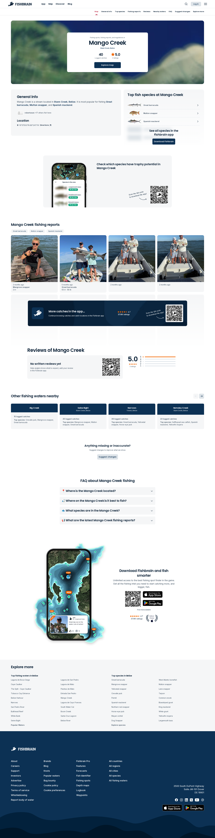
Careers (15, 766)
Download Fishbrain (164, 141)
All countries (115, 761)
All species (115, 775)
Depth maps (82, 785)
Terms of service (20, 790)
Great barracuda (19, 231)
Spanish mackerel (55, 231)
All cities (113, 771)
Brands (47, 761)
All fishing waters (118, 780)
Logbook (81, 790)
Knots (47, 771)
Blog (46, 766)
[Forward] (201, 396)
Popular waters (52, 775)
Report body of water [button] (22, 800)
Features (81, 766)
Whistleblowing (19, 795)
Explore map (107, 65)
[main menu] (205, 3)
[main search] (186, 4)
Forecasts (81, 771)
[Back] (195, 396)
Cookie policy (51, 785)
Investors (16, 775)
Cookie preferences (54, 790)
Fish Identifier (83, 775)
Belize (112, 48)
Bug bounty (50, 780)
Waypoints (81, 795)
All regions (114, 766)
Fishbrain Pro (83, 761)
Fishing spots (83, 780)
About (14, 761)
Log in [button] (196, 4)
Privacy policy (18, 785)
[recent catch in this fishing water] (34, 264)
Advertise (16, 780)
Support (15, 771)
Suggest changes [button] (107, 456)
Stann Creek (104, 48)
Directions (44, 125)
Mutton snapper (37, 231)
